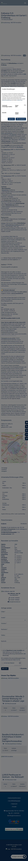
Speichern (11, 119)
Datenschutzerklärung (6, 100)
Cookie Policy (19, 100)
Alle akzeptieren (21, 119)
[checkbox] (25, 105)
